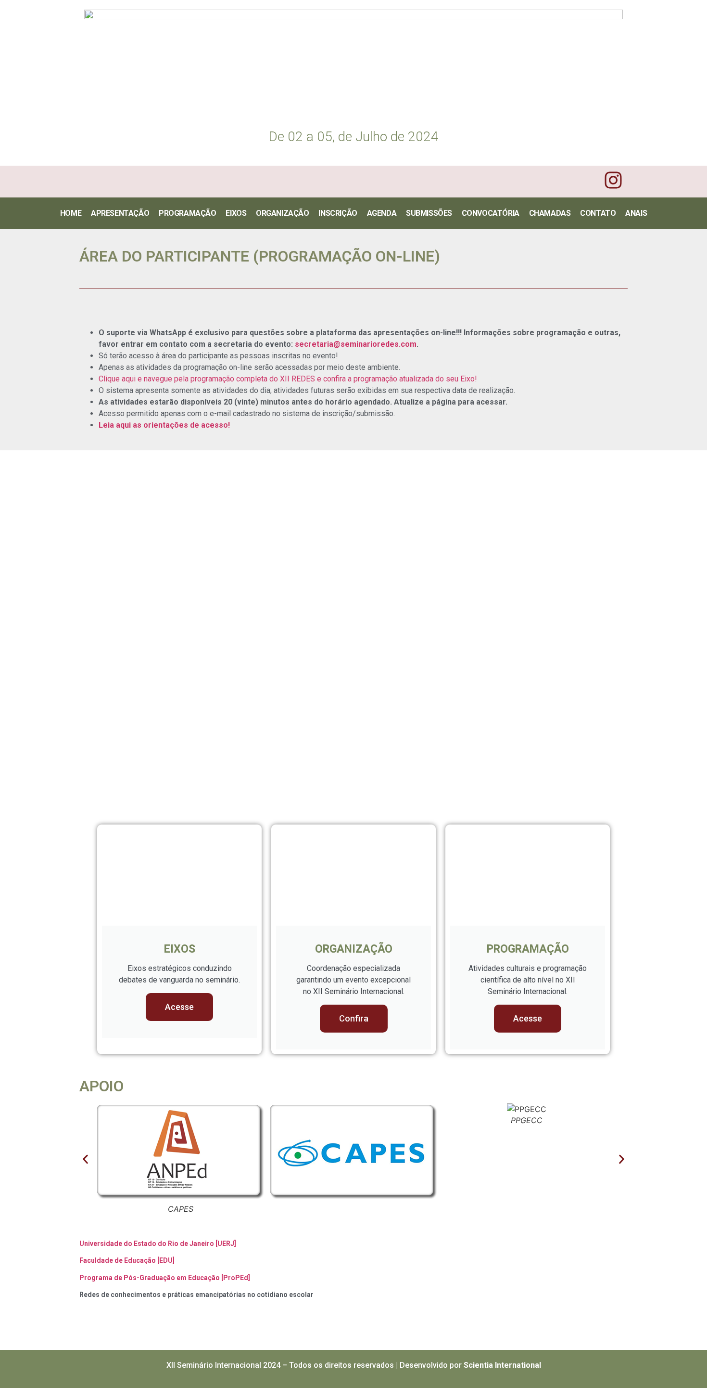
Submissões (429, 213)
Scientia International (502, 1365)
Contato (598, 213)
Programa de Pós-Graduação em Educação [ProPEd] (164, 1278)
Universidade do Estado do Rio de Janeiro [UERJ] (157, 1243)
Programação (187, 213)
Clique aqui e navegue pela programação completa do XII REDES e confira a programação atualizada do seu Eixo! (288, 378)
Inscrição (337, 213)
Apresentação (120, 213)
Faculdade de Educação (117, 1260)
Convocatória (490, 213)
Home (70, 213)
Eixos (236, 213)
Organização (282, 213)
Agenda (382, 213)
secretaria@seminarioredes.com (356, 344)
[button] (85, 1159)
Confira (353, 1018)
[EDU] (165, 1260)
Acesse (179, 1007)
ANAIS (636, 213)
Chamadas (550, 213)
